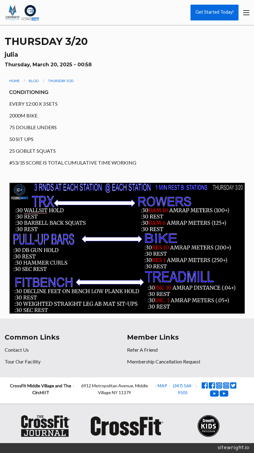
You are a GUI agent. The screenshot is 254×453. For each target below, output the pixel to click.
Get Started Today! (214, 12)
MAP (162, 385)
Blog (34, 81)
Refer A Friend (142, 350)
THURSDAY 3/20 (60, 81)
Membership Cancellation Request (163, 361)
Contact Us (17, 350)
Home (14, 81)
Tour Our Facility (23, 361)
